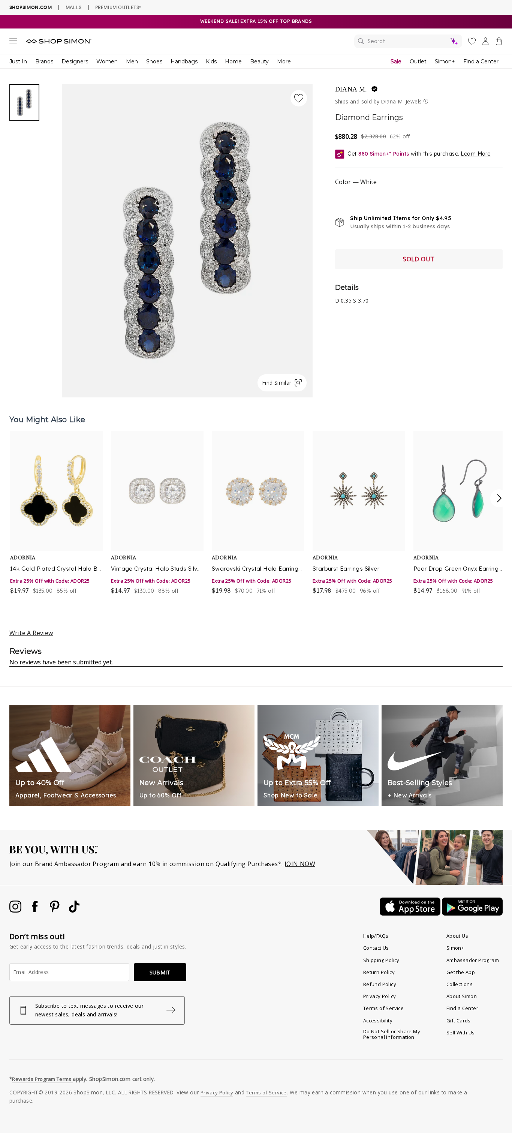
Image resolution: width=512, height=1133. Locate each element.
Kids (211, 61)
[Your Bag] (499, 43)
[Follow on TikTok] (74, 910)
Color (356, 182)
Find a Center (481, 61)
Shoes (154, 61)
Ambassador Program (472, 960)
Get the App (460, 972)
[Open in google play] (472, 913)
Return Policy (379, 972)
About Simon (461, 996)
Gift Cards (458, 1020)
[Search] (408, 41)
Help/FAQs (376, 935)
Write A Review (31, 633)
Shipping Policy (381, 960)
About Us (457, 935)
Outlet (418, 61)
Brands (44, 61)
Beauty (259, 61)
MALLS (74, 7)
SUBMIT (160, 972)
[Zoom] (187, 237)
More (284, 61)
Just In (18, 61)
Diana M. (351, 89)
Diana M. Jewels (401, 101)
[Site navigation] (13, 42)
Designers (74, 61)
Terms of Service (383, 1008)
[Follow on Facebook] (35, 910)
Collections (459, 984)
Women (107, 61)
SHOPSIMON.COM (30, 7)
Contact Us (376, 947)
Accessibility (377, 1020)
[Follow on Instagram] (16, 910)
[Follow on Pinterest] (55, 910)
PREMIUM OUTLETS (118, 7)
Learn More (475, 153)
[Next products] (499, 498)
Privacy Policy (379, 996)
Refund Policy (379, 984)
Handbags (184, 61)
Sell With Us (460, 1032)
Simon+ (445, 61)
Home (233, 61)
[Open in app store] (411, 913)
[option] (55, 513)
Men (132, 61)
